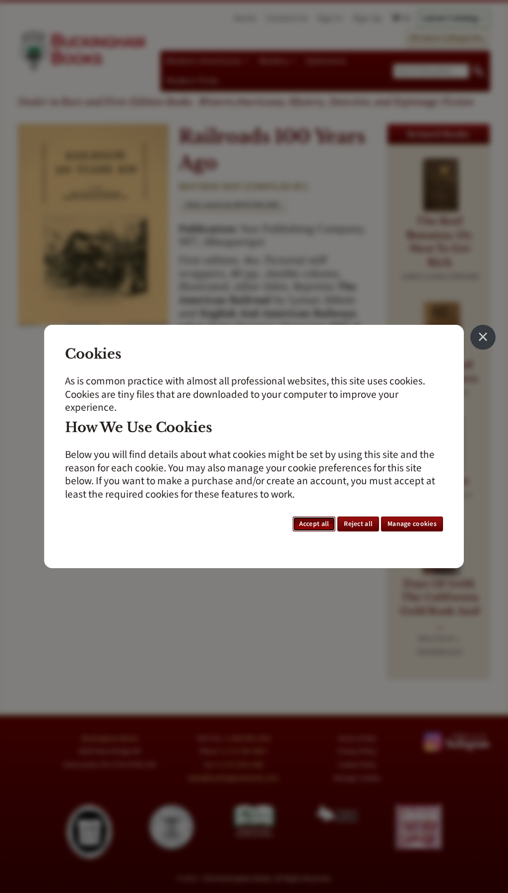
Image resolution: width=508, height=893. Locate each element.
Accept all (314, 524)
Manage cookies (412, 524)
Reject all (358, 524)
